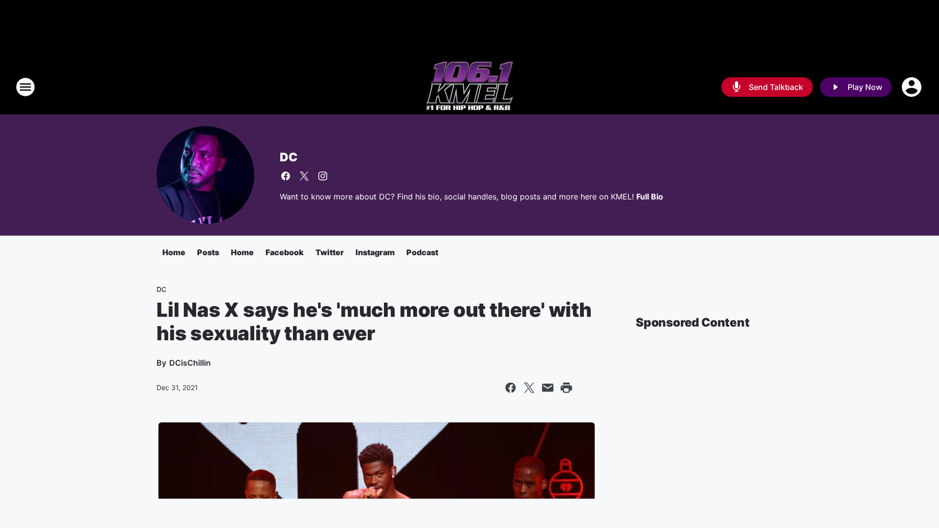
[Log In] (912, 87)
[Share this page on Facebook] (510, 388)
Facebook (285, 252)
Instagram (375, 252)
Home (173, 252)
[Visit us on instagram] (323, 176)
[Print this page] (566, 388)
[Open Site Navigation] (25, 87)
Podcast (422, 252)
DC (288, 157)
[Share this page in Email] (548, 388)
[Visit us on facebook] (285, 176)
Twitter (329, 252)
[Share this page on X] (529, 388)
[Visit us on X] (304, 176)
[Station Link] (469, 87)
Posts (208, 252)
